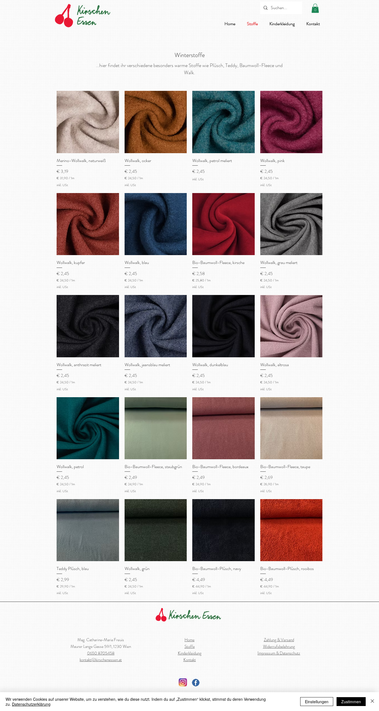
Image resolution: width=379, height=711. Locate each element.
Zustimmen (351, 701)
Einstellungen (317, 701)
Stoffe (190, 646)
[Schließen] (372, 702)
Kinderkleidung (189, 653)
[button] (315, 8)
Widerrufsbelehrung (279, 646)
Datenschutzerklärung (31, 704)
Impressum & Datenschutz (278, 653)
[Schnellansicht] (88, 122)
